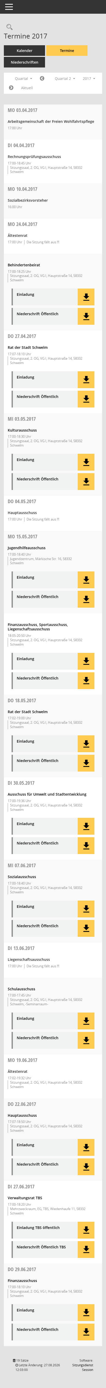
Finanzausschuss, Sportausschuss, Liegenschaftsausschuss (38, 626)
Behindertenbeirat (24, 264)
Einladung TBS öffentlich (38, 1228)
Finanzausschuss (22, 1280)
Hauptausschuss (22, 1115)
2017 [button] (87, 78)
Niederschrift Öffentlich (37, 314)
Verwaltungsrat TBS (25, 1197)
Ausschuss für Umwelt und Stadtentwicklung (47, 794)
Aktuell (27, 87)
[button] (86, 297)
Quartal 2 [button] (63, 78)
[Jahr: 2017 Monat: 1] (42, 78)
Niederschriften (24, 62)
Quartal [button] (22, 78)
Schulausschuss (21, 988)
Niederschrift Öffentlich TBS (41, 1247)
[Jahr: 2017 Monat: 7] (11, 88)
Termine (67, 50)
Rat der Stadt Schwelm (28, 347)
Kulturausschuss (22, 430)
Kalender (24, 50)
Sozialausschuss (22, 876)
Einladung (25, 294)
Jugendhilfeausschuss (27, 547)
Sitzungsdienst (82, 1367)
